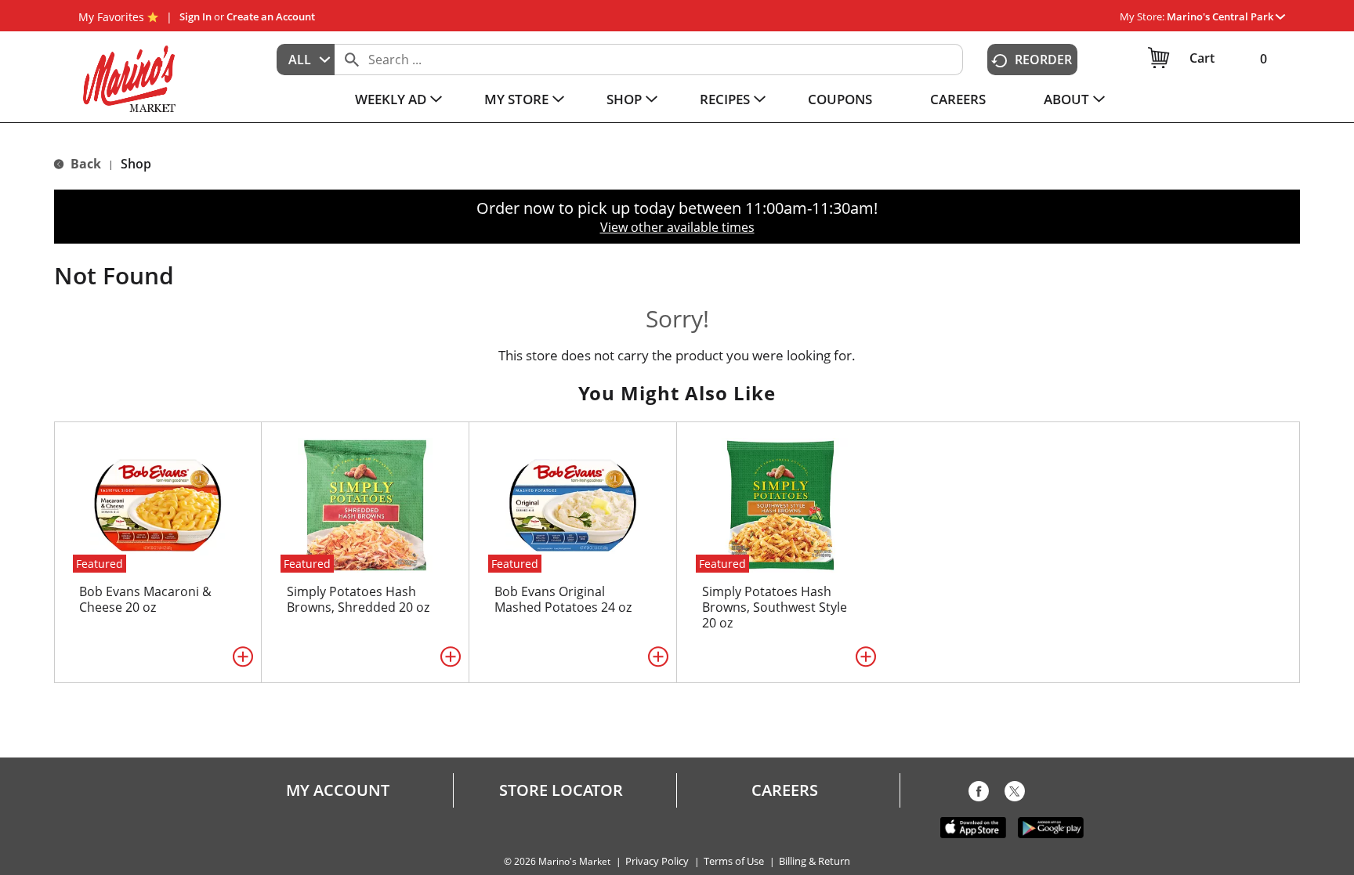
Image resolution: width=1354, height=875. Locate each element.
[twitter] (1015, 794)
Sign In (195, 16)
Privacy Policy (657, 861)
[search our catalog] (352, 59)
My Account (337, 790)
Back (84, 163)
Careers (784, 790)
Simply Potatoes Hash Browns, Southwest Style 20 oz (774, 607)
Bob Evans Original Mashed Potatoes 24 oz (563, 599)
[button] (1226, 16)
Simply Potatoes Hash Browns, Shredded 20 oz (358, 599)
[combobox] (306, 59)
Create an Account (270, 16)
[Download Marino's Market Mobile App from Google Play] (1051, 826)
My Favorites (111, 16)
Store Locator (561, 790)
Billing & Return (814, 861)
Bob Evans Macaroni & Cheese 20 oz (145, 599)
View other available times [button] (677, 227)
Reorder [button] (1043, 59)
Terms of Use (734, 861)
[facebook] (978, 794)
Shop (136, 163)
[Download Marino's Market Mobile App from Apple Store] (973, 826)
